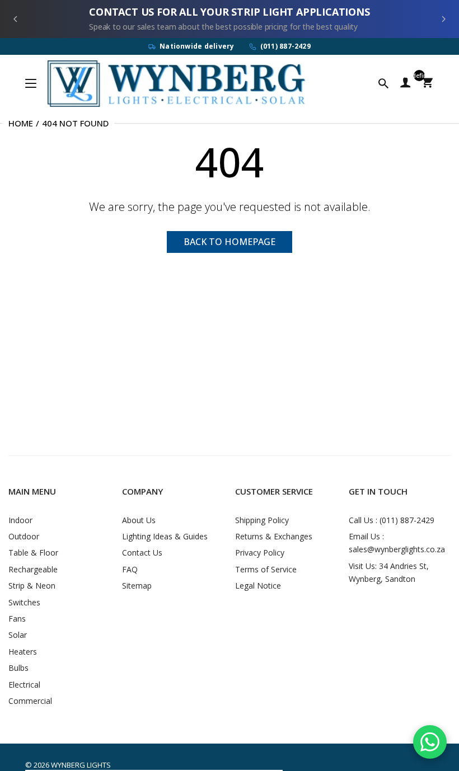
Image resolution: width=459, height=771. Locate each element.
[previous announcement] (16, 19)
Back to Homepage (229, 242)
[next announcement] (443, 19)
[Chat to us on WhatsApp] (430, 742)
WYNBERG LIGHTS (81, 765)
